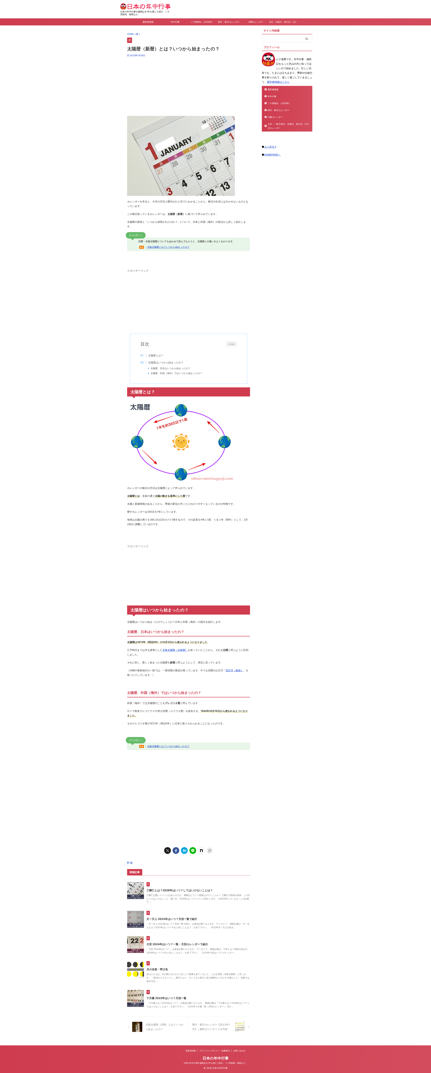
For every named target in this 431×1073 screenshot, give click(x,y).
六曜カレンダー (255, 22)
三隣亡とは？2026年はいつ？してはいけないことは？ (179, 890)
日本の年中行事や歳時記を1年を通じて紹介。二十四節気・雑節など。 (215, 1063)
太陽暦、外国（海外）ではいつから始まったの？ (176, 373)
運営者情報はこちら (278, 82)
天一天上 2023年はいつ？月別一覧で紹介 (171, 919)
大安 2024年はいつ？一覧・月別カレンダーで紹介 (177, 944)
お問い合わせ (239, 1050)
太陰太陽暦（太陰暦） (175, 650)
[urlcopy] (209, 850)
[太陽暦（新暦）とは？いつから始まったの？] (184, 850)
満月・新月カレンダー (229, 22)
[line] (192, 850)
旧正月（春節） (234, 670)
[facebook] (176, 850)
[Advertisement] (188, 85)
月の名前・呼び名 (157, 969)
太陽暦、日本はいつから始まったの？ (171, 368)
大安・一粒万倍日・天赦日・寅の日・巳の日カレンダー (282, 22)
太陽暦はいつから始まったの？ (166, 362)
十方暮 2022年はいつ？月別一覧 (166, 998)
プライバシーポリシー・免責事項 (214, 1050)
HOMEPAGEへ (272, 154)
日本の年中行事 (216, 1058)
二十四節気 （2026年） (202, 22)
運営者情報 (148, 22)
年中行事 (175, 22)
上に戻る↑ (270, 146)
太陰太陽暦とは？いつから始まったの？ (168, 247)
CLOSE (231, 344)
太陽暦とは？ (155, 355)
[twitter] (167, 850)
